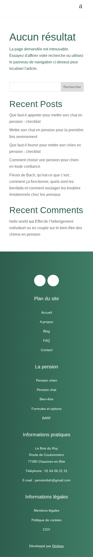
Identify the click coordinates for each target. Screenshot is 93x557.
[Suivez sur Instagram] (53, 280)
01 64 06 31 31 (56, 471)
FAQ (46, 340)
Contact (46, 350)
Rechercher (72, 87)
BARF (46, 418)
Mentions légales (46, 510)
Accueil (46, 312)
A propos (46, 322)
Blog (46, 331)
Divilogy (58, 546)
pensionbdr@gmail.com (53, 480)
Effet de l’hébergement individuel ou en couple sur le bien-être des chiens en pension (45, 227)
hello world (18, 221)
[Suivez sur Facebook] (40, 280)
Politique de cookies (46, 520)
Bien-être (46, 399)
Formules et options (46, 409)
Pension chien (46, 380)
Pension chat (46, 390)
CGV (46, 529)
